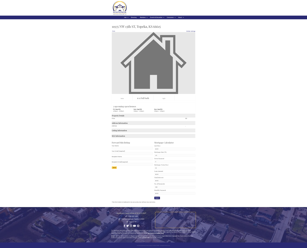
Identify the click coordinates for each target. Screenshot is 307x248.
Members (143, 17)
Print (113, 31)
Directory (134, 17)
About (180, 17)
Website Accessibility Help (156, 233)
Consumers (170, 17)
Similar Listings (190, 31)
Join (125, 17)
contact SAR (161, 232)
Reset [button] (157, 198)
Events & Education (156, 17)
